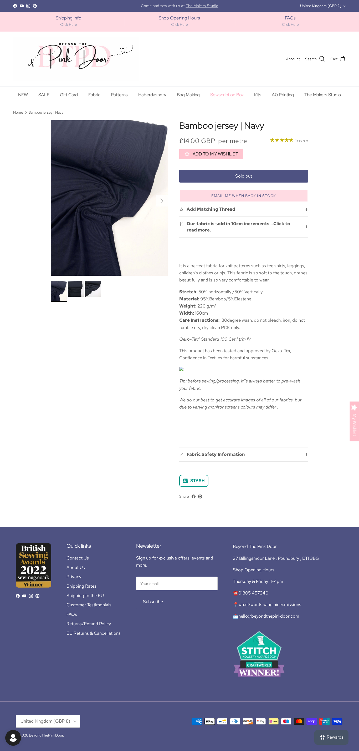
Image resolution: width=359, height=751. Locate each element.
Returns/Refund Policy (88, 624)
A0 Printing (283, 95)
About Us (75, 567)
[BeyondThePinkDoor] (76, 59)
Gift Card (69, 95)
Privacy (73, 576)
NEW (23, 95)
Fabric (94, 95)
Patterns (119, 95)
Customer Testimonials (88, 605)
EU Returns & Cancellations (93, 633)
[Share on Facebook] (194, 496)
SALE (43, 95)
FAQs (71, 614)
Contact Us (77, 558)
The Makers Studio (322, 95)
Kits (257, 95)
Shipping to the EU (85, 595)
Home (18, 112)
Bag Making (188, 95)
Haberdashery (152, 95)
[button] (243, 195)
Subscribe (153, 601)
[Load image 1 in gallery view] (109, 198)
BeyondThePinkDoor (46, 735)
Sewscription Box (227, 95)
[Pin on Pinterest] (200, 496)
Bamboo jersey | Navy (45, 112)
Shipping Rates (81, 586)
